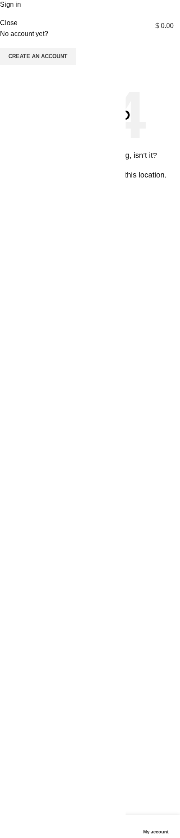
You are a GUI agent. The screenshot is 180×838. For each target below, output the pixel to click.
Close (9, 22)
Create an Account (37, 56)
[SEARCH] (165, 63)
